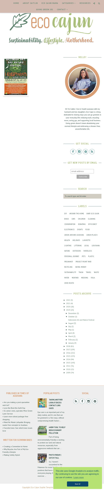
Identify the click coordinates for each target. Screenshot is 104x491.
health (67, 240)
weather (75, 278)
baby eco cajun (93, 213)
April (70, 333)
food (87, 230)
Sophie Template (47, 487)
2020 (68, 307)
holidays (76, 240)
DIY (65, 213)
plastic (91, 256)
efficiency (92, 224)
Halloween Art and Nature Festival (15, 62)
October (71, 316)
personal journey (71, 256)
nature (67, 251)
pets (83, 256)
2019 (68, 310)
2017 (68, 349)
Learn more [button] (78, 477)
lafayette (86, 240)
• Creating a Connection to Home (15, 446)
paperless (88, 251)
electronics (69, 230)
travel (88, 272)
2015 (68, 356)
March (70, 336)
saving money (80, 267)
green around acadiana (74, 235)
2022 (68, 300)
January (71, 343)
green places (92, 235)
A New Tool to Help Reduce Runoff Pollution (57, 430)
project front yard (83, 262)
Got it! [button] (77, 484)
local (86, 246)
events (80, 230)
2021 (68, 303)
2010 (68, 369)
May (70, 330)
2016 (68, 353)
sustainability (70, 272)
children (81, 219)
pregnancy (68, 262)
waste (96, 272)
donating (82, 224)
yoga (93, 278)
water (66, 278)
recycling (68, 267)
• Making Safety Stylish (11, 455)
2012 (68, 366)
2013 (68, 363)
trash (81, 272)
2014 (68, 359)
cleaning (91, 219)
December (72, 313)
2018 (68, 346)
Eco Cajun (35, 487)
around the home (77, 213)
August (71, 323)
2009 (68, 372)
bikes (66, 219)
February (72, 339)
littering (78, 246)
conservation (69, 224)
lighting (67, 246)
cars (73, 219)
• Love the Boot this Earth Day (14, 408)
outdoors (77, 251)
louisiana (96, 246)
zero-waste (69, 283)
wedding (84, 278)
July (70, 326)
